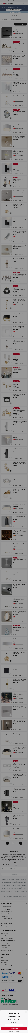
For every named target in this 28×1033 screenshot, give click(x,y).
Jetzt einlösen (14, 1028)
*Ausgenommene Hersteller (14, 1031)
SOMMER (14, 1025)
